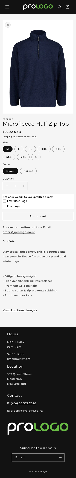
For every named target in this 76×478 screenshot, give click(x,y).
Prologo (42, 471)
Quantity (8, 178)
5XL (8, 157)
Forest (28, 171)
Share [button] (11, 241)
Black (10, 171)
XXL (44, 149)
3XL (58, 149)
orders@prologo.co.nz (27, 410)
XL (30, 149)
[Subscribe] (60, 457)
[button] (7, 7)
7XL (23, 157)
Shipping (7, 137)
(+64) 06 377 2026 (23, 403)
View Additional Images (20, 310)
